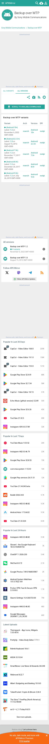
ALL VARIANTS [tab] (8, 91)
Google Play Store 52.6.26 (20, 409)
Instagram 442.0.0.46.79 (20, 451)
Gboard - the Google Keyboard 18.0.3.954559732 (22, 546)
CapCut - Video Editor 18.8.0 (22, 349)
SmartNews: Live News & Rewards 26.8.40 (27, 666)
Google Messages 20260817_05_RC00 (18, 615)
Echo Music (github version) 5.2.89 (24, 401)
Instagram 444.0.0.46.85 (20, 606)
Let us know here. (30, 730)
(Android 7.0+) (12, 150)
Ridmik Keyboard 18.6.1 (19, 649)
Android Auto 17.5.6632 (20, 512)
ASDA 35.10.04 (16, 657)
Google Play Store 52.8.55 (20, 460)
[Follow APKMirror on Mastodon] (18, 274)
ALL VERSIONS (22, 91)
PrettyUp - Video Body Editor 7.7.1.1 (24, 640)
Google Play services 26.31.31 (22, 478)
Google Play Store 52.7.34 (20, 383)
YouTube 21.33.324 (18, 521)
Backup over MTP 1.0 (19, 258)
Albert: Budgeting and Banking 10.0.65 (25, 683)
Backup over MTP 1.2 (19, 246)
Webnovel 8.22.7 (17, 675)
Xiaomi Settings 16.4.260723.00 (23, 598)
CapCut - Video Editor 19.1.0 (22, 357)
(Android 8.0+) (12, 162)
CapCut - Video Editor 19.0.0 (22, 366)
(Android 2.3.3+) (13, 139)
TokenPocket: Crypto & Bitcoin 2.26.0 (25, 692)
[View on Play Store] (33, 97)
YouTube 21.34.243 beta (20, 486)
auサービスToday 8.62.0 (20, 709)
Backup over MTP (35, 28)
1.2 (11, 130)
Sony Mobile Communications (31, 17)
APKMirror (10, 3)
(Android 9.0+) (12, 173)
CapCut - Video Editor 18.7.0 (22, 392)
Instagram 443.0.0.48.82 (20, 504)
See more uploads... (24, 717)
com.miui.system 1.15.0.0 (20, 469)
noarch (26, 131)
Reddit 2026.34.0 (17, 495)
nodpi (42, 131)
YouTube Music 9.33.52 (19, 443)
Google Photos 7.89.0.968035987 (23, 572)
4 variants (16, 249)
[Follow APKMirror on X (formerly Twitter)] (7, 274)
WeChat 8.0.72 (16, 563)
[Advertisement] (24, 60)
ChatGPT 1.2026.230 (18, 554)
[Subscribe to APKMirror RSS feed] (41, 274)
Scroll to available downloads (26, 107)
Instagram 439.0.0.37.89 (20, 427)
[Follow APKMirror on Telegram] (30, 274)
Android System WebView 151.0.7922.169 (21, 580)
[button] (28, 97)
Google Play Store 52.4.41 (20, 375)
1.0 (11, 141)
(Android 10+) (12, 127)
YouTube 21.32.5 (17, 418)
